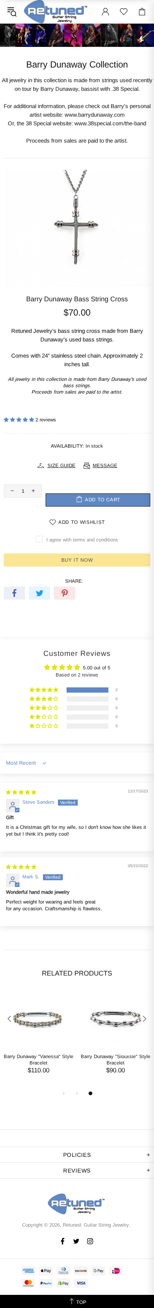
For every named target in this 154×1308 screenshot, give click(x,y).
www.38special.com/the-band (110, 123)
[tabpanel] (38, 1040)
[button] (20, 419)
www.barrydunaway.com (95, 114)
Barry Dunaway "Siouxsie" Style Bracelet (115, 1060)
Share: (74, 581)
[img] (21, 792)
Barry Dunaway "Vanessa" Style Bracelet (38, 1060)
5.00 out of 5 (96, 668)
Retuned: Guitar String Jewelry (56, 11)
